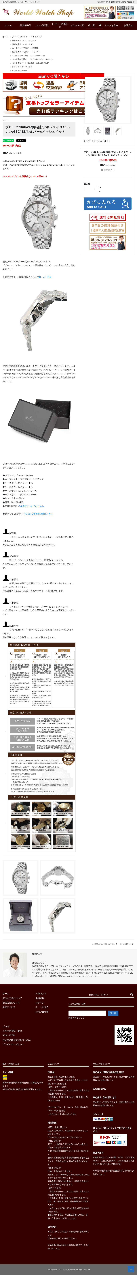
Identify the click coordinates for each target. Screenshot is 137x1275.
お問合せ (128, 25)
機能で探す (16, 40)
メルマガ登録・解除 (12, 1030)
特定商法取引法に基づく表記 (17, 1040)
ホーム (8, 25)
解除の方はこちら (76, 1017)
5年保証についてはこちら (31, 506)
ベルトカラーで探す (20, 55)
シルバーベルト (38, 55)
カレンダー (29, 44)
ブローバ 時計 (44, 277)
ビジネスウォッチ (19, 70)
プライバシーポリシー (13, 1044)
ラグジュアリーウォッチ (22, 67)
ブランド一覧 (77, 25)
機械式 (35, 48)
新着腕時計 (25, 25)
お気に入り (109, 170)
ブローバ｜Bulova (19, 37)
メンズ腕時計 (43, 25)
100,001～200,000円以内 (38, 63)
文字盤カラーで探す (20, 52)
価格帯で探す (17, 63)
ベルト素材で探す (19, 59)
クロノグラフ (30, 40)
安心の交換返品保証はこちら (39, 513)
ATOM (12, 1035)
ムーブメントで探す (20, 48)
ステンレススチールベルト (42, 59)
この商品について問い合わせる (103, 944)
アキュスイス (36, 37)
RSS (5, 1035)
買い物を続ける (125, 944)
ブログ (6, 1026)
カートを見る (111, 25)
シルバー (36, 52)
